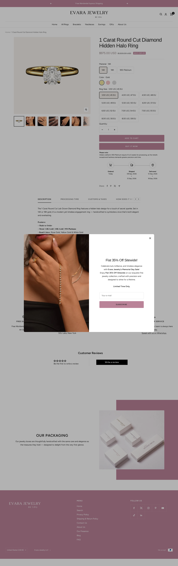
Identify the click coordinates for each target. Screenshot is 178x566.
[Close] (150, 238)
